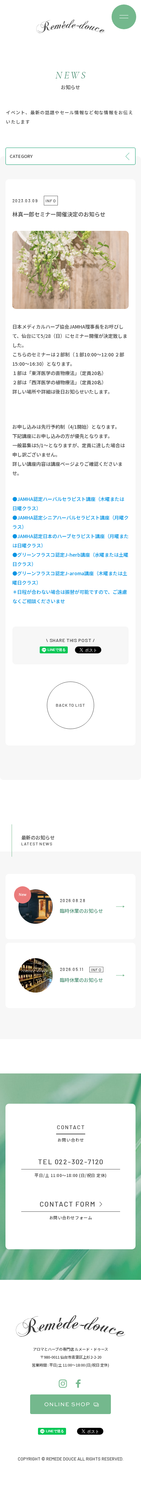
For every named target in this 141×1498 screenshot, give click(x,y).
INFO (51, 200)
